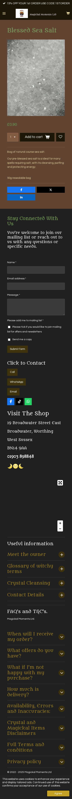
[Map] (36, 505)
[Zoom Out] (60, 528)
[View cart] (68, 13)
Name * (11, 262)
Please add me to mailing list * (25, 320)
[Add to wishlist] (60, 137)
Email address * (16, 278)
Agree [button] (58, 793)
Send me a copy (22, 339)
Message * (13, 295)
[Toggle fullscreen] (60, 483)
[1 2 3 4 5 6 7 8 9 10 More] (12, 137)
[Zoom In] (60, 523)
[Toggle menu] (4, 13)
